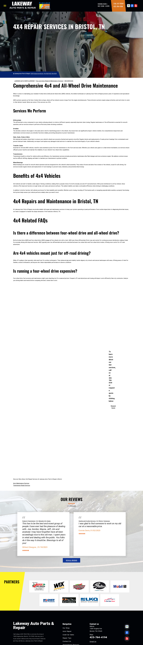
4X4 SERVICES (68, 81)
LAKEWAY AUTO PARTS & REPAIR (24, 81)
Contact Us (67, 641)
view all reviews (71, 560)
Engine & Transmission (28, 521)
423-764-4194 (118, 6)
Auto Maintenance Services (21, 483)
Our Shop (66, 628)
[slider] (71, 503)
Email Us (93, 641)
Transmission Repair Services (21, 485)
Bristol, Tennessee (104, 521)
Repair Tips (67, 638)
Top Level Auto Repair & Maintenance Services (49, 81)
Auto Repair (67, 631)
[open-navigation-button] (5, 5)
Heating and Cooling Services (87, 521)
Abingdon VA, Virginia (44, 521)
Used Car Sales (68, 635)
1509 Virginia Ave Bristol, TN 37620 (39, 73)
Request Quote (113, 407)
